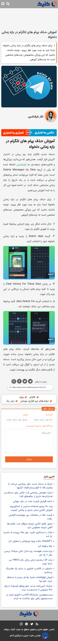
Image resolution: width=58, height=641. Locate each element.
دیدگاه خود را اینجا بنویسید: (39, 426)
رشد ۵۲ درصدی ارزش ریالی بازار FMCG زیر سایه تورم (30, 562)
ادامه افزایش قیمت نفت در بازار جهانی (32, 501)
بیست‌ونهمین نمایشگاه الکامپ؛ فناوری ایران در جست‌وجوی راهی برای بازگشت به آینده (29, 596)
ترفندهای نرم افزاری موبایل (34, 401)
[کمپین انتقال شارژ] (29, 132)
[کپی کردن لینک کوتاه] (29, 387)
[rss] (37, 624)
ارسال (29, 459)
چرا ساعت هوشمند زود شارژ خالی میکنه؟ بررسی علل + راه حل (28, 553)
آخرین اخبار (49, 476)
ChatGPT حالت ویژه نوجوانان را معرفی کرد (30, 541)
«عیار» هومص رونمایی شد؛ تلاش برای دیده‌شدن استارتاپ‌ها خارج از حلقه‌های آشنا (28, 494)
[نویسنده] (51, 116)
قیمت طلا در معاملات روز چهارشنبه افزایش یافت (30, 517)
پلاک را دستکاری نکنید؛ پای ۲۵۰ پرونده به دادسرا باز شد (28, 534)
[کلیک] (47, 4)
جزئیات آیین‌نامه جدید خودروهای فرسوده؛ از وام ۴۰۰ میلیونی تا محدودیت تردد (28, 588)
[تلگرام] (30, 382)
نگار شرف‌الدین (35, 117)
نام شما (49, 414)
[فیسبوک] (19, 382)
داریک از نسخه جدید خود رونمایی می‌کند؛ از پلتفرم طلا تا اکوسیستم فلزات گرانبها (30, 486)
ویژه (21, 397)
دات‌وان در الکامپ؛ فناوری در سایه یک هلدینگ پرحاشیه (29, 570)
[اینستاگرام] (21, 625)
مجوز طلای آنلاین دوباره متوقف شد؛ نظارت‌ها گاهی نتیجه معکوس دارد (30, 525)
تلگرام (32, 397)
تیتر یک (10, 401)
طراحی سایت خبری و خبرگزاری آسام (25, 635)
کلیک (12, 629)
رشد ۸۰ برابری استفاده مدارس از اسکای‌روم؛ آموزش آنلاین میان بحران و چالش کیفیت (31, 508)
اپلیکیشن (21, 165)
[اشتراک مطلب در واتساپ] (13, 381)
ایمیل (25, 414)
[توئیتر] (24, 382)
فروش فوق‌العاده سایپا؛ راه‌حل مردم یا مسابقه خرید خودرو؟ (29, 579)
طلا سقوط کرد (45, 546)
